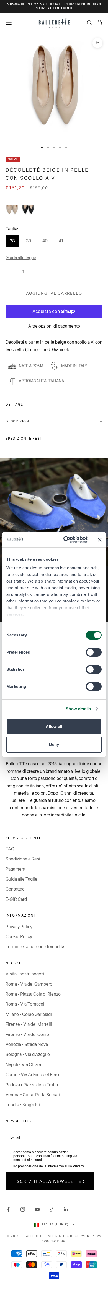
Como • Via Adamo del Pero (32, 1075)
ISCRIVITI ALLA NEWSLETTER (50, 1181)
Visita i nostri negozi (25, 974)
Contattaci (15, 889)
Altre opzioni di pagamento (54, 326)
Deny (54, 744)
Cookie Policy (19, 937)
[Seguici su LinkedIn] (66, 1209)
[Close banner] (100, 540)
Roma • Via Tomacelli (26, 1004)
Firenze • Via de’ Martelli (29, 1024)
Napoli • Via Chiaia (23, 1065)
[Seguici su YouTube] (37, 1209)
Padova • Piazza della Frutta (32, 1085)
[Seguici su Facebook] (8, 1209)
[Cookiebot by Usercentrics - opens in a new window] (65, 539)
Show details (78, 708)
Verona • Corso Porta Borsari (33, 1095)
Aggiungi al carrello (54, 293)
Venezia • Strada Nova (27, 1045)
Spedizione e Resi (23, 859)
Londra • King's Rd (23, 1105)
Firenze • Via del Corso (27, 1035)
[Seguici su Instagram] (22, 1209)
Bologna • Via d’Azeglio (28, 1054)
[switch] (94, 652)
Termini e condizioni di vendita (35, 947)
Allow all (54, 726)
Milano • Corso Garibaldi (29, 1014)
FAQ (10, 849)
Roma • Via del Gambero (29, 984)
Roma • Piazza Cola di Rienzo (33, 994)
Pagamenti (16, 869)
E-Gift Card (16, 899)
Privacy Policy (19, 927)
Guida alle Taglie (21, 879)
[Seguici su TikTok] (51, 1209)
